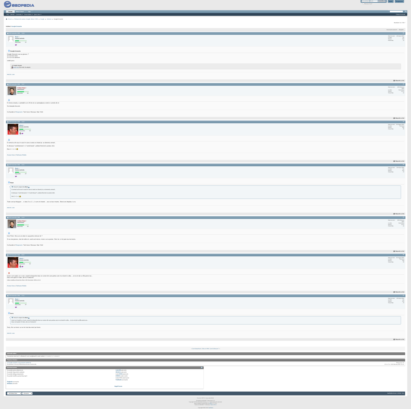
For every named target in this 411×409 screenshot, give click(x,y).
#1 (403, 33)
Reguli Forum (118, 386)
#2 (403, 84)
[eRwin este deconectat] (13, 129)
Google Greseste (16, 26)
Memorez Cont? (368, 3)
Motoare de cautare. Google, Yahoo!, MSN (26, 19)
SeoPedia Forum (392, 393)
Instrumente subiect (391, 29)
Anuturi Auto (11, 155)
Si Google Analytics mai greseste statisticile (19, 362)
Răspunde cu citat (399, 80)
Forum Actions (27, 14)
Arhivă (399, 393)
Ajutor (391, 1)
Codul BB (118, 370)
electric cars (11, 74)
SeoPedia (211, 407)
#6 (403, 254)
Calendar (12, 14)
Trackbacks (119, 380)
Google (42, 19)
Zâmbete (118, 372)
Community (19, 14)
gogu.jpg (16, 67)
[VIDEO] (118, 376)
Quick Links (37, 14)
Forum (10, 11)
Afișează (401, 29)
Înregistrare (399, 1)
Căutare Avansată (400, 14)
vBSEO (210, 403)
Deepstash (19, 112)
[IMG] (120, 374)
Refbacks (9, 383)
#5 (403, 217)
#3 (403, 121)
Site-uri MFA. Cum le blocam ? (210, 348)
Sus (403, 393)
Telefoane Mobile (21, 155)
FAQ (7, 14)
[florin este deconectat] (11, 38)
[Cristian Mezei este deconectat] (12, 90)
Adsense (49, 19)
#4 (403, 164)
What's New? (20, 11)
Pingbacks (10, 381)
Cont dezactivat (196, 348)
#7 (403, 295)
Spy (29, 11)
